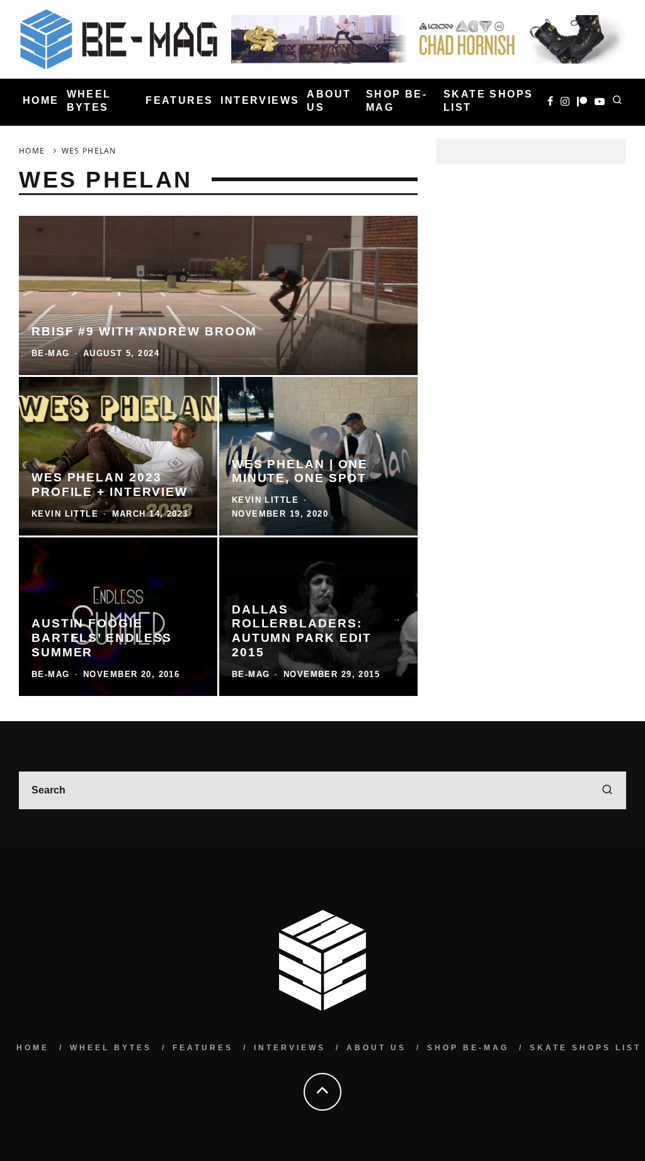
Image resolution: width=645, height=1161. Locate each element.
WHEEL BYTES (89, 101)
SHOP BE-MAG (396, 101)
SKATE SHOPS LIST (488, 101)
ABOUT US (329, 101)
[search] (607, 790)
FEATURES (179, 100)
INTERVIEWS (259, 100)
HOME (41, 100)
